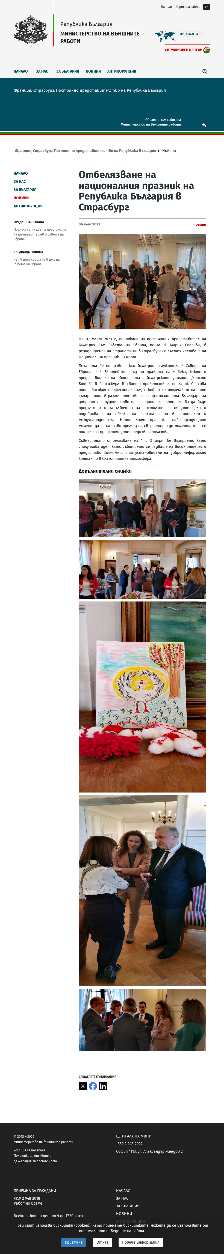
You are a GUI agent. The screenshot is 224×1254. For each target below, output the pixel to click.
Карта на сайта (188, 7)
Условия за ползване (30, 1150)
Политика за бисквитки (32, 1156)
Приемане (74, 1242)
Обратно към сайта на (163, 120)
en (206, 7)
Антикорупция (121, 71)
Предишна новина (29, 222)
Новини (93, 71)
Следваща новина (28, 252)
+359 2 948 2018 (27, 1198)
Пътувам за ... (191, 34)
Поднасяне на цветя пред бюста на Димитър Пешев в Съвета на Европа (40, 234)
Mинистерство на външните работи (151, 124)
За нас (42, 71)
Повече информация (141, 1242)
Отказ (102, 1242)
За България (67, 71)
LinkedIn (103, 1086)
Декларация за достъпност (35, 1161)
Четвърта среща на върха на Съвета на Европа (37, 262)
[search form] (205, 71)
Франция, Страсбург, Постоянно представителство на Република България (85, 150)
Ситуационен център (183, 50)
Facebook (93, 1086)
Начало (166, 7)
